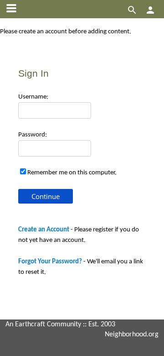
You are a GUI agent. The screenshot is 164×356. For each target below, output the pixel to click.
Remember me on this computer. (72, 172)
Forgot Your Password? (50, 261)
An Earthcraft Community (43, 324)
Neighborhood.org (132, 334)
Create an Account (43, 229)
